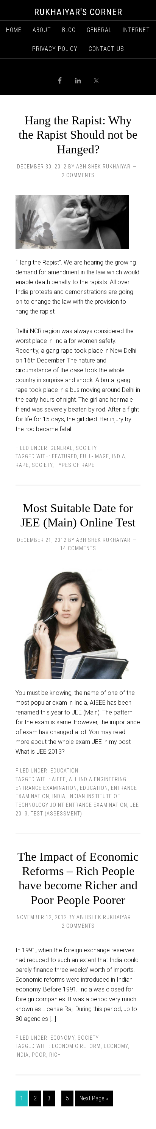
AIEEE (59, 779)
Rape (22, 465)
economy (116, 1046)
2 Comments (78, 175)
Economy (62, 1038)
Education (64, 771)
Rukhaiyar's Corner (78, 12)
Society (86, 448)
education (94, 788)
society (42, 465)
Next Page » (94, 1098)
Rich (55, 1055)
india (118, 456)
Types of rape (75, 465)
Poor (39, 1055)
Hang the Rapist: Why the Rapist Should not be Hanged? (78, 134)
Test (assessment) (56, 814)
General (61, 448)
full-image (94, 456)
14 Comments (78, 548)
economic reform (76, 1046)
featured (64, 456)
